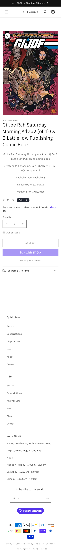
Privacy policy (23, 549)
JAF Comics (17, 543)
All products (13, 341)
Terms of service (40, 549)
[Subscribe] (47, 499)
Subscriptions (14, 333)
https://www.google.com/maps (25, 450)
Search (10, 326)
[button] (7, 12)
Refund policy (49, 544)
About (10, 356)
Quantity (7, 217)
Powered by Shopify (31, 543)
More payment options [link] (30, 260)
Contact (11, 364)
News (10, 349)
